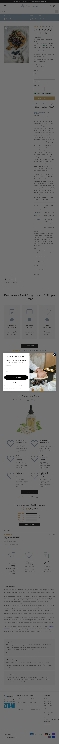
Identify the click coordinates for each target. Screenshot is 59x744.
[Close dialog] (54, 354)
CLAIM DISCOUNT (16, 377)
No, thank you (16, 382)
